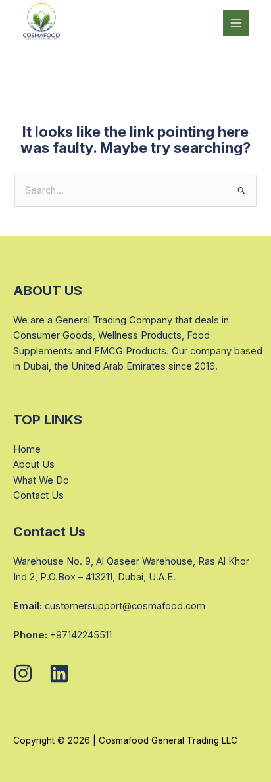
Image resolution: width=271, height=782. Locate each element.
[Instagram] (23, 673)
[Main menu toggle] (236, 23)
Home (27, 449)
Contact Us (38, 495)
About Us (34, 464)
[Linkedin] (59, 673)
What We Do (41, 480)
